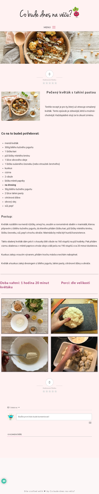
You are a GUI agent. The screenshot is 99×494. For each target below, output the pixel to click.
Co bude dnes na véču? (62, 491)
